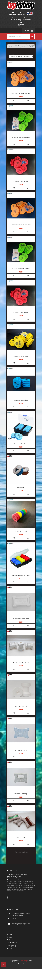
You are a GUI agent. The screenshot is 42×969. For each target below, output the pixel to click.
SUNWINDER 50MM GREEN (21, 269)
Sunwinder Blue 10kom (21, 400)
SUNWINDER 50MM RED (21, 312)
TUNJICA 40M (21, 837)
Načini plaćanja (12, 940)
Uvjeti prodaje (12, 946)
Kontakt (9, 948)
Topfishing (23, 961)
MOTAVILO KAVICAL (21, 706)
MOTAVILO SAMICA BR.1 (21, 662)
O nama (10, 937)
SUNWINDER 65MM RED (21, 181)
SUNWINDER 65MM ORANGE (21, 93)
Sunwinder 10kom (21, 531)
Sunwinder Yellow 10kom (21, 356)
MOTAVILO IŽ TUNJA (21, 794)
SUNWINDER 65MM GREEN (21, 137)
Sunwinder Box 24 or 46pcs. (21, 575)
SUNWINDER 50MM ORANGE (21, 225)
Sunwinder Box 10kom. (21, 444)
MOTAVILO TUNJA (21, 750)
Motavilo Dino (21, 487)
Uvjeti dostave (12, 943)
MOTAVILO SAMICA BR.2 (21, 619)
